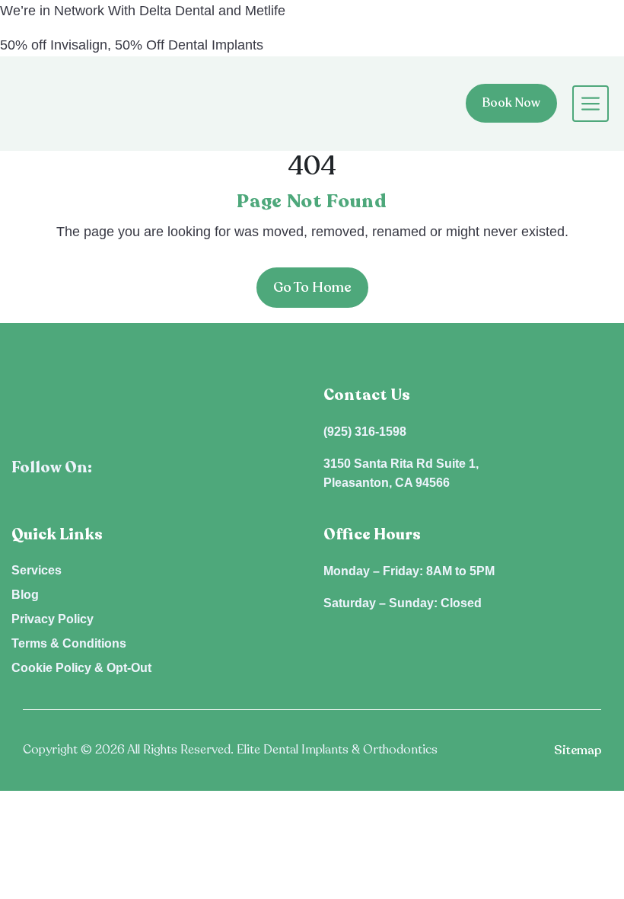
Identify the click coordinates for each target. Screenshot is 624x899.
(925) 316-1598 (364, 431)
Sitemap (577, 750)
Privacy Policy (52, 619)
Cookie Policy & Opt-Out (81, 667)
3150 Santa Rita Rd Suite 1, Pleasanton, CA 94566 (401, 473)
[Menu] (583, 103)
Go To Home (312, 287)
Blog (25, 594)
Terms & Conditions (68, 643)
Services (36, 570)
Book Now (511, 102)
